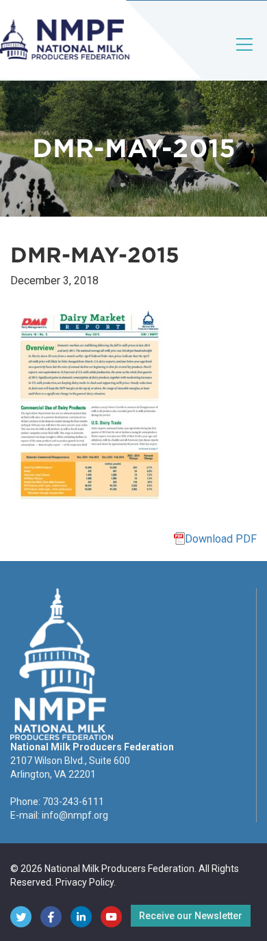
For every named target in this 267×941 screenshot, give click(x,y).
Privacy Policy (84, 882)
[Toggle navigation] (245, 56)
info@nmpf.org (75, 815)
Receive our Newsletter (190, 915)
